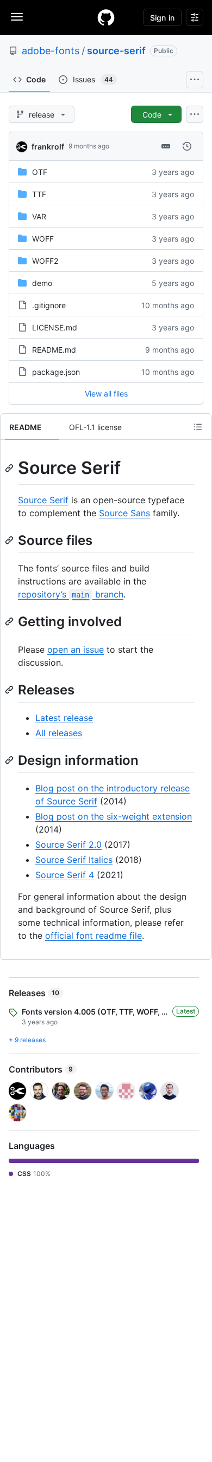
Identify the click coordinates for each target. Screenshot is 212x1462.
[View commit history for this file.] (187, 146)
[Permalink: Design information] (10, 760)
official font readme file (93, 935)
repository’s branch (70, 594)
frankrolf (48, 146)
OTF (39, 172)
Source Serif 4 (64, 874)
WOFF (43, 238)
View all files (106, 393)
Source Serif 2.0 (68, 844)
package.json (56, 371)
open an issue (75, 649)
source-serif (116, 50)
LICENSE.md (54, 327)
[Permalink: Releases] (10, 689)
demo (42, 283)
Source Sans (124, 513)
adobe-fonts (50, 50)
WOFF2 (45, 260)
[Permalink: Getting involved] (10, 621)
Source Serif (43, 500)
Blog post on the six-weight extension (113, 816)
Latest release (64, 717)
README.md (54, 349)
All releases (58, 732)
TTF (39, 194)
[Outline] (198, 427)
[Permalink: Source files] (10, 540)
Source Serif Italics (74, 859)
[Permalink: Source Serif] (10, 468)
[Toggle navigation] (17, 17)
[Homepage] (106, 17)
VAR (39, 216)
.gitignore (49, 305)
